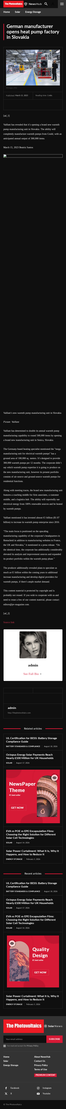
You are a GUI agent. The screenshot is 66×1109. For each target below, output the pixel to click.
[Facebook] (9, 104)
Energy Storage (14, 859)
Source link (8, 622)
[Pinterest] (25, 104)
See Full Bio (31, 674)
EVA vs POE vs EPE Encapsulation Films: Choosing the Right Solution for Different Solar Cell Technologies (31, 834)
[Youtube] (38, 1094)
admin (12, 708)
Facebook (14, 1088)
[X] (17, 104)
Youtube (46, 1094)
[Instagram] (38, 1088)
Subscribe (54, 1039)
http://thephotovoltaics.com (19, 713)
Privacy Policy (32, 1046)
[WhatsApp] (32, 104)
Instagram (47, 1088)
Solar (9, 763)
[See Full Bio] (41, 674)
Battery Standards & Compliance (23, 746)
